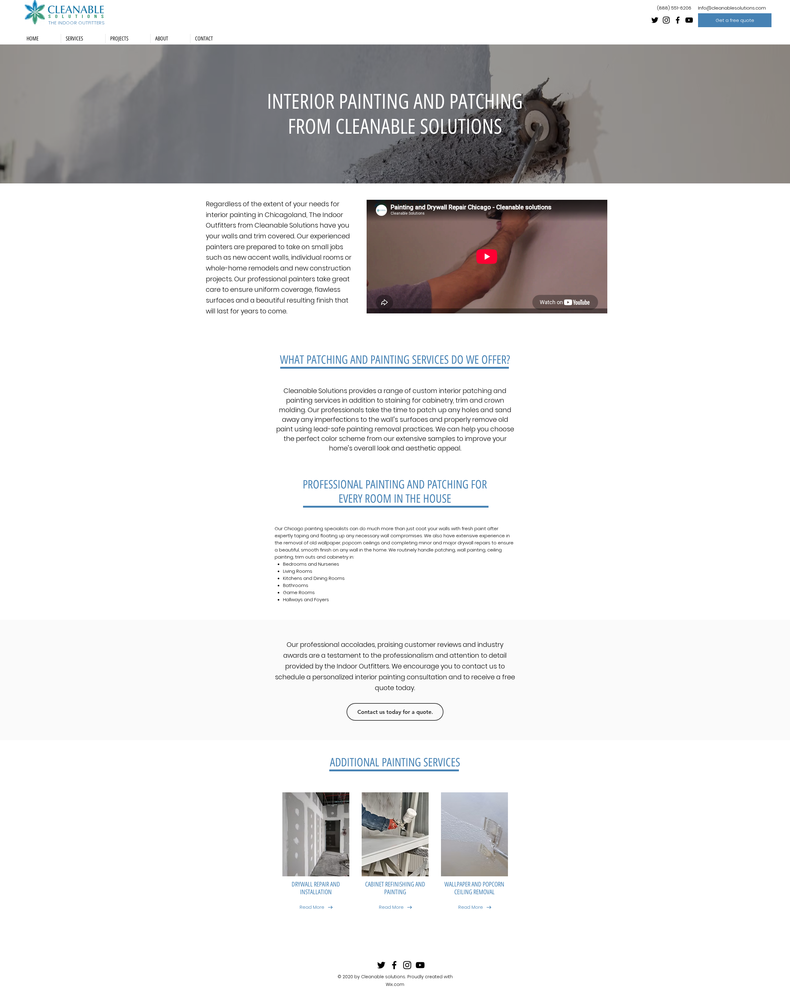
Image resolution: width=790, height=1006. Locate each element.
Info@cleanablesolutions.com (732, 8)
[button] (734, 20)
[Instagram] (666, 20)
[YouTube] (689, 20)
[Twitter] (654, 20)
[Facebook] (677, 20)
